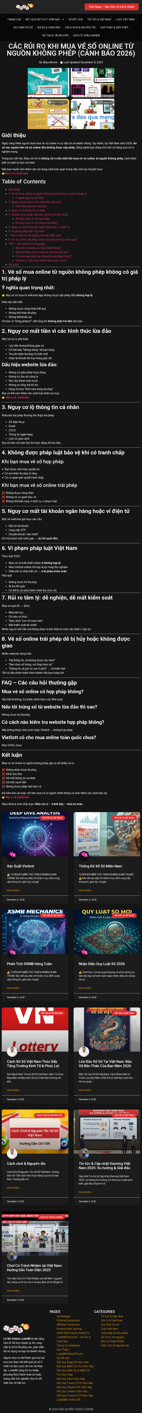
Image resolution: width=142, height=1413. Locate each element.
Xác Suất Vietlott (20, 866)
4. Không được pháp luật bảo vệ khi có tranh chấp (38, 214)
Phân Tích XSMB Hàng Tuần (29, 964)
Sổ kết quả (76, 19)
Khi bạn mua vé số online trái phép (36, 223)
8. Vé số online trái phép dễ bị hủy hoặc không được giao (43, 239)
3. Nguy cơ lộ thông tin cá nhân (27, 210)
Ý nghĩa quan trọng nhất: (30, 198)
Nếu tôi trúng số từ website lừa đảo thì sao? (42, 252)
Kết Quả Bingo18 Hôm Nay (73, 1362)
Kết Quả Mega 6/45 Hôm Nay (74, 1387)
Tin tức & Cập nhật (99, 19)
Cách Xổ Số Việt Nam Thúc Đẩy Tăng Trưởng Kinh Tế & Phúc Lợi (33, 1063)
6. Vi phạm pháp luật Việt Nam (27, 231)
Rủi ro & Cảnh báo (49, 27)
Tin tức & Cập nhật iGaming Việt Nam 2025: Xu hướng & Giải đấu (104, 1165)
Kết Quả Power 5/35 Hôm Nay (75, 1383)
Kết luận (13, 264)
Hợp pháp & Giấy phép (114, 27)
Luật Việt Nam (125, 19)
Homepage (63, 1316)
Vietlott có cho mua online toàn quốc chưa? (41, 260)
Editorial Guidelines (68, 1320)
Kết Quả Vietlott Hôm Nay (43, 19)
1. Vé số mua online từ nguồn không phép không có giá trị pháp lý (48, 193)
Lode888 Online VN (68, 1399)
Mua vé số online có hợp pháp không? (38, 248)
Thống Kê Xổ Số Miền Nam (100, 866)
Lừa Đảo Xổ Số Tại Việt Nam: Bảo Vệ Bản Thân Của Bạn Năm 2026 (105, 1063)
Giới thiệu (14, 189)
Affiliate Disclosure (68, 1324)
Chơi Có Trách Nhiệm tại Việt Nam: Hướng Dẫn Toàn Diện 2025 (34, 1268)
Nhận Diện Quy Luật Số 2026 (102, 964)
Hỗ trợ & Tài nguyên (55, 35)
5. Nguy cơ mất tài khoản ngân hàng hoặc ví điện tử (39, 227)
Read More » (13, 890)
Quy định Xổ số (23, 27)
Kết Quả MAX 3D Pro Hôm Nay (75, 1366)
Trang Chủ (14, 19)
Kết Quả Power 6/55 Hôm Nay (75, 1395)
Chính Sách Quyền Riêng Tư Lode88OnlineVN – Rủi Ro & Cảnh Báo (74, 1337)
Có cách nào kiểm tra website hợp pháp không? (44, 256)
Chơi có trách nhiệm (86, 35)
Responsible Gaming (69, 1328)
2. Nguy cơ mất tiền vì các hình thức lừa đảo (35, 202)
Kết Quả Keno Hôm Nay (71, 1378)
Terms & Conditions (68, 1345)
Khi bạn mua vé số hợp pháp (33, 218)
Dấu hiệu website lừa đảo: (31, 206)
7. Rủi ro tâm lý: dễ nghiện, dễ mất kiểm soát (35, 235)
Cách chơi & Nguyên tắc (80, 27)
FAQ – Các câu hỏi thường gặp (27, 243)
